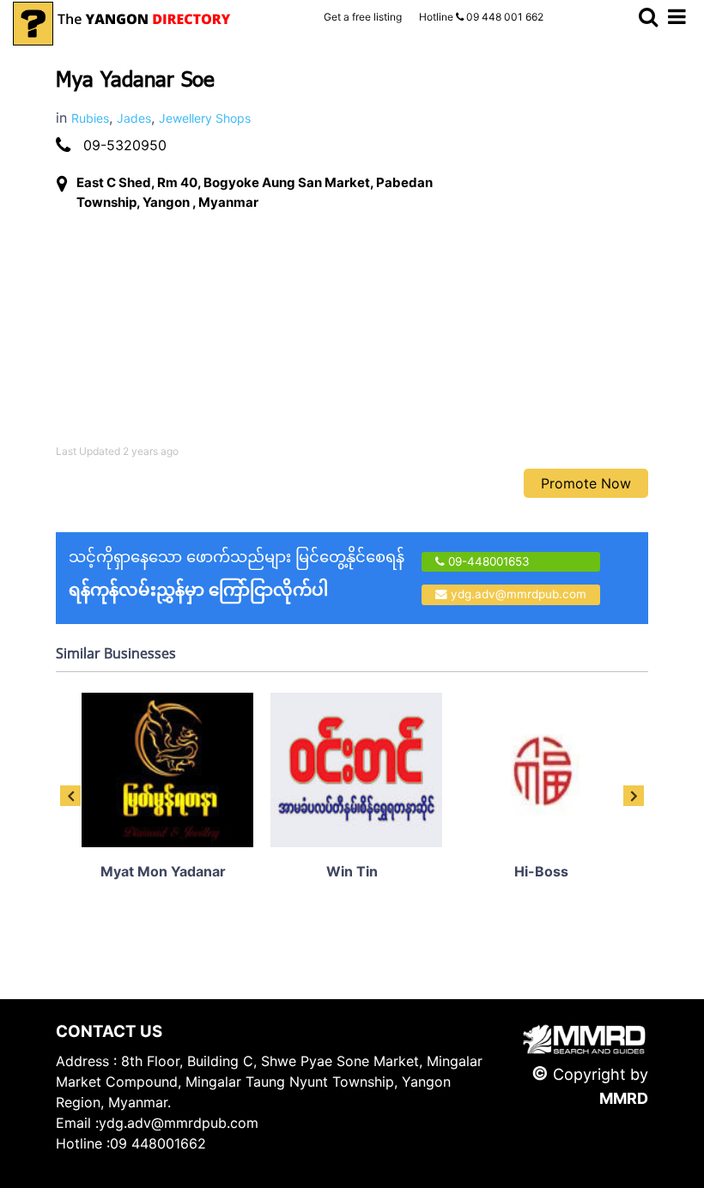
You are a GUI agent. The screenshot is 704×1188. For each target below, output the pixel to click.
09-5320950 (125, 145)
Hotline (481, 16)
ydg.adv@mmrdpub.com (518, 594)
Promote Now (586, 483)
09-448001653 (487, 561)
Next (633, 795)
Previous (70, 795)
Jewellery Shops (205, 118)
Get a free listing (363, 16)
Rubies (90, 118)
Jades (134, 118)
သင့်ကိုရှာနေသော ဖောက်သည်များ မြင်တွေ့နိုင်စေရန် (236, 574)
